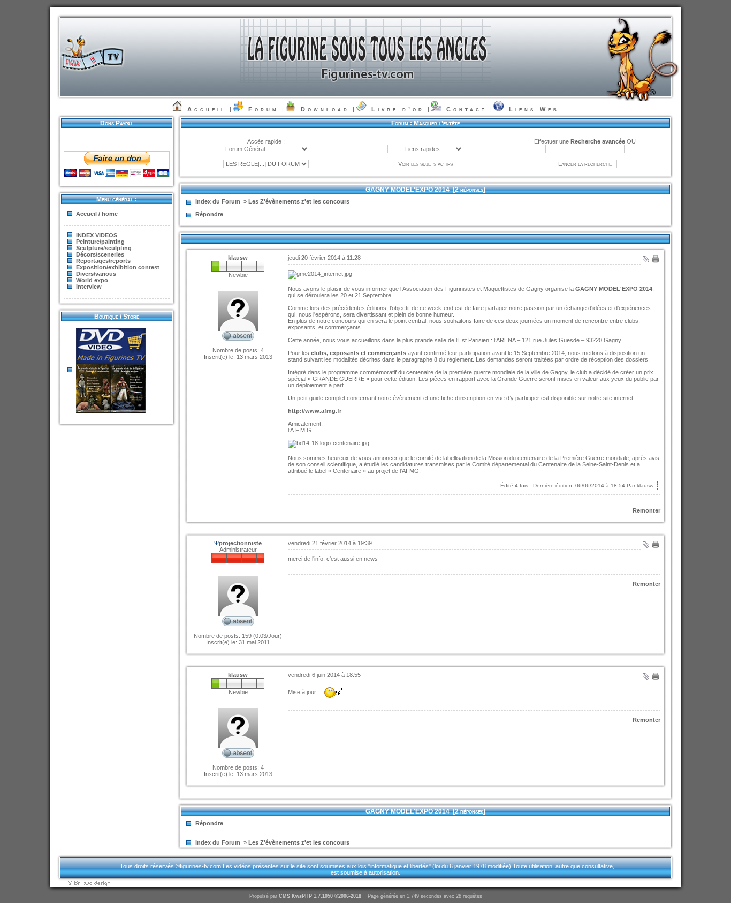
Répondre (209, 214)
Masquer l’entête (437, 123)
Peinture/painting (100, 241)
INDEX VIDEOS (96, 235)
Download (325, 109)
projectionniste (240, 543)
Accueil (206, 109)
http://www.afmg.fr (314, 411)
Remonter (646, 510)
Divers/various (96, 273)
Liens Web (534, 109)
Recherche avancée (597, 141)
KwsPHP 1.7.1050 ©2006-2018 (326, 896)
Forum (263, 109)
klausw (238, 257)
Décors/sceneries (100, 254)
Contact (466, 109)
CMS (284, 896)
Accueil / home (97, 213)
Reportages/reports (103, 261)
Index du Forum (217, 201)
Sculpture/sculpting (104, 248)
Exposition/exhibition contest (117, 267)
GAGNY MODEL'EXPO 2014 (408, 189)
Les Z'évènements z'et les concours (298, 201)
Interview (89, 286)
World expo (92, 280)
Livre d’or (397, 109)
